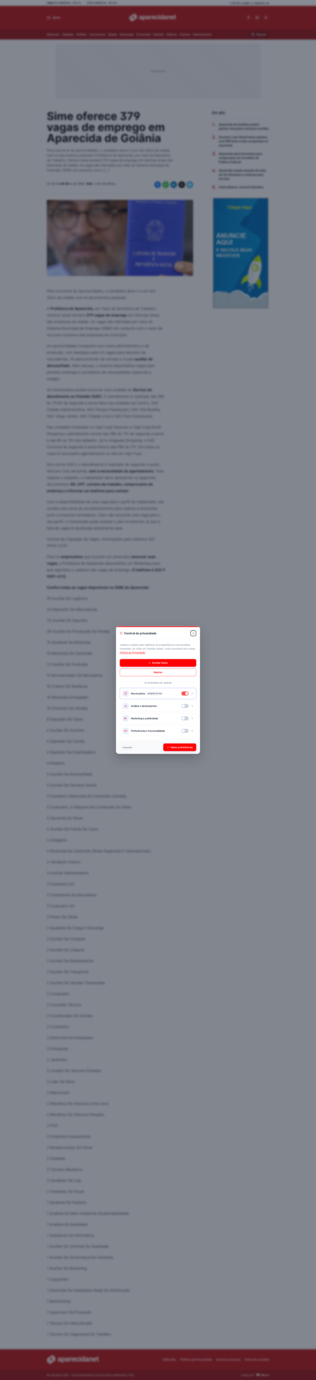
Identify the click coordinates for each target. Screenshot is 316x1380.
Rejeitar (158, 672)
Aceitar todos (160, 662)
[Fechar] (193, 633)
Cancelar (127, 747)
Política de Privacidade (132, 652)
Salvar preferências (181, 747)
